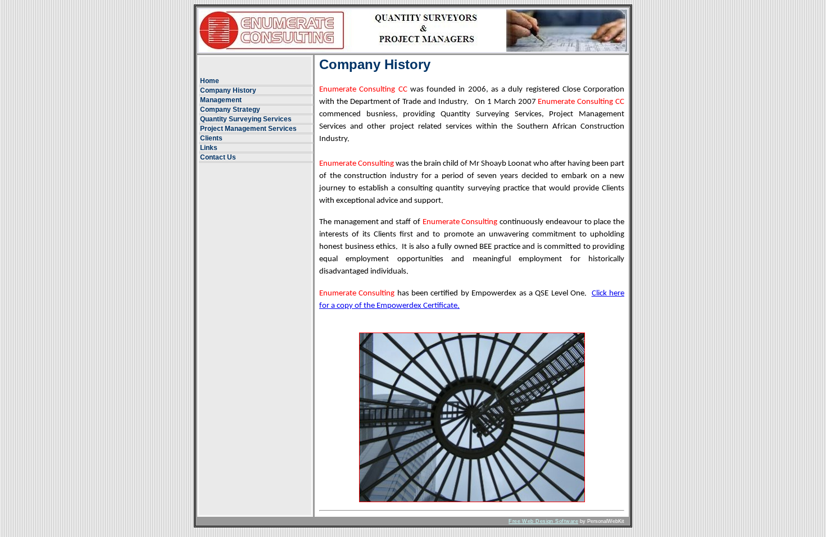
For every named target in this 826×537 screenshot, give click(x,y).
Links (208, 148)
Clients (211, 138)
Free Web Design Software (543, 521)
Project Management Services (248, 129)
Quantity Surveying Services (246, 119)
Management (221, 100)
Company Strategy (230, 109)
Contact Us (218, 157)
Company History (228, 90)
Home (209, 81)
